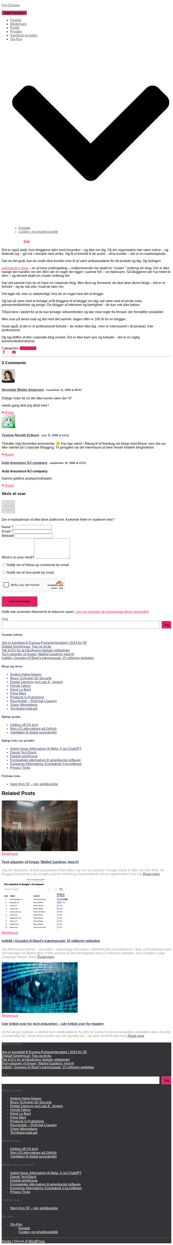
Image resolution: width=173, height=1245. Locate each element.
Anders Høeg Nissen (26, 674)
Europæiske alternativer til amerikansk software (45, 760)
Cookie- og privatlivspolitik (38, 232)
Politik (14, 28)
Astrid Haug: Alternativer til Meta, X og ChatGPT (46, 748)
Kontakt (24, 228)
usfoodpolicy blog (15, 268)
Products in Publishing (27, 697)
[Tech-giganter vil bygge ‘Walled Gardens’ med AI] (40, 850)
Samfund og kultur (23, 35)
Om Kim (16, 1224)
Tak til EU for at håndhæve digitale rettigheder (36, 650)
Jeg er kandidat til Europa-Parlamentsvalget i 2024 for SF (44, 643)
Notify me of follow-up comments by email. (38, 565)
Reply (9, 412)
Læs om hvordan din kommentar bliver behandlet (111, 612)
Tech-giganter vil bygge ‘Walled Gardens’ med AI (38, 654)
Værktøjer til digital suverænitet (33, 732)
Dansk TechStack (23, 752)
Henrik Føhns (20, 686)
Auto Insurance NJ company (24, 463)
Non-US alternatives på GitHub (33, 728)
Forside (16, 20)
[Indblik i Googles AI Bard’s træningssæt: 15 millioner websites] (40, 929)
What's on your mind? (18, 557)
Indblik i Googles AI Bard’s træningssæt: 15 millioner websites (48, 658)
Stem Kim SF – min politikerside (34, 784)
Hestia (6, 1241)
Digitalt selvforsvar (24, 756)
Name (7, 527)
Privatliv (16, 31)
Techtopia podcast (23, 708)
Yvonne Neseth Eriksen (20, 435)
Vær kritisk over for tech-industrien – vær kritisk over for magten (53, 1024)
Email (7, 531)
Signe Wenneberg (23, 705)
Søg (5, 619)
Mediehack (18, 24)
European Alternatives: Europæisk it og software (46, 764)
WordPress (36, 1241)
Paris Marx (18, 693)
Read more (151, 874)
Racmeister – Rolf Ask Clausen (33, 701)
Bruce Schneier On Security (31, 678)
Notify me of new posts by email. (31, 572)
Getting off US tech (24, 725)
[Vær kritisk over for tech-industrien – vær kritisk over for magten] (40, 1012)
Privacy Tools (20, 767)
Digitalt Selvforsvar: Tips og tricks (26, 646)
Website (8, 536)
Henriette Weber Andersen (23, 390)
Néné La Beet (20, 689)
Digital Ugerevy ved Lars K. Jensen (36, 682)
